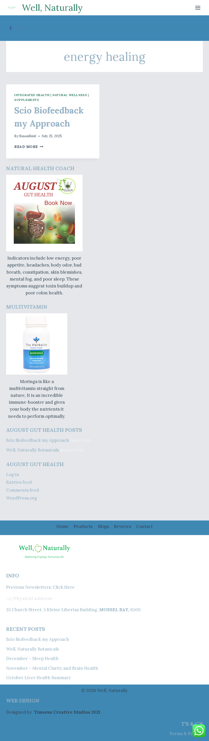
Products (83, 526)
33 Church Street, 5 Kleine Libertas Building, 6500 (73, 609)
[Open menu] (197, 7)
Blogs (103, 526)
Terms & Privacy (186, 733)
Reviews (122, 526)
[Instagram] (20, 28)
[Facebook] (10, 28)
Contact (144, 526)
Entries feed (19, 482)
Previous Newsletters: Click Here (40, 587)
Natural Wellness (69, 95)
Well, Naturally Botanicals (32, 450)
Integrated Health (31, 95)
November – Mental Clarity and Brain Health (52, 668)
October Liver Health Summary (38, 677)
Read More (28, 146)
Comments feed (22, 490)
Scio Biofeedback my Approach (37, 440)
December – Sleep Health (32, 658)
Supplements (26, 100)
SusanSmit (27, 136)
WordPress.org (21, 498)
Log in (12, 474)
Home (62, 526)
